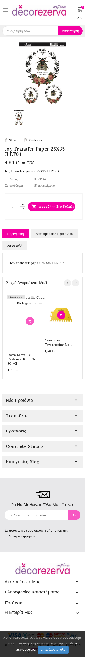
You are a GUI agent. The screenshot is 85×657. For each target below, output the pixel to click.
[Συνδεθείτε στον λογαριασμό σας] (80, 16)
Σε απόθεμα (14, 185)
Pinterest (36, 140)
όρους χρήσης (45, 530)
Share (14, 140)
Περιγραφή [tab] (15, 234)
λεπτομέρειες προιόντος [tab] (55, 234)
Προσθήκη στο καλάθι (52, 206)
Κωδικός (11, 179)
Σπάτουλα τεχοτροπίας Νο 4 (58, 342)
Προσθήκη (30, 321)
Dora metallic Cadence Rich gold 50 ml (23, 359)
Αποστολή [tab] (15, 245)
